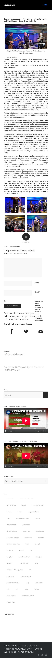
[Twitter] (42, 655)
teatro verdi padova (28, 595)
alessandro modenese (27, 499)
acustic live (10, 499)
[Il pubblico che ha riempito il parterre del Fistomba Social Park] (15, 223)
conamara (26, 531)
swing (27, 589)
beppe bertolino (34, 512)
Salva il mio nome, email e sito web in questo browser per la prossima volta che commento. (39, 311)
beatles (9, 512)
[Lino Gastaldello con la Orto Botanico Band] (37, 205)
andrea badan (11, 505)
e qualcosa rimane (13, 538)
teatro (37, 589)
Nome (37, 282)
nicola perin (10, 576)
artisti (24, 505)
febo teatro (28, 538)
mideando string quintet (15, 570)
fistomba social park (13, 544)
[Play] (6, 431)
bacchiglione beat (38, 505)
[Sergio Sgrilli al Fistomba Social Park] (15, 205)
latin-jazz (39, 557)
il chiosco (10, 550)
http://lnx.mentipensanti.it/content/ (17, 164)
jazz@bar (9, 557)
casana (38, 518)
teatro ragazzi (11, 595)
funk (27, 544)
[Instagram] (46, 655)
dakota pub (40, 531)
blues (8, 518)
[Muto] (43, 431)
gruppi (37, 544)
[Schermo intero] (47, 431)
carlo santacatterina (22, 518)
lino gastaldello (24, 563)
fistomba (41, 538)
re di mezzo (39, 583)
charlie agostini (12, 525)
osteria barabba (26, 576)
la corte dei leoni (24, 557)
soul (17, 589)
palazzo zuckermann (13, 583)
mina (30, 570)
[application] (26, 420)
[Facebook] (39, 655)
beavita (20, 512)
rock (8, 589)
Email (37, 292)
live (36, 563)
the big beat (11, 602)
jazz (32, 550)
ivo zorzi (21, 550)
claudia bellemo (12, 531)
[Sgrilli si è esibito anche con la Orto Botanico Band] (37, 223)
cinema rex (26, 525)
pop (28, 583)
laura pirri (10, 563)
